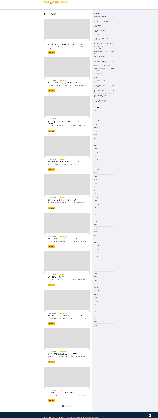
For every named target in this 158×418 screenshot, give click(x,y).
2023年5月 (96, 228)
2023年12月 (96, 204)
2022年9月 (96, 256)
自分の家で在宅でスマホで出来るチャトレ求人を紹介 (66, 44)
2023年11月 (96, 207)
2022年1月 (96, 283)
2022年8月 (96, 259)
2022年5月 (96, 270)
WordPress (95, 417)
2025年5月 (96, 145)
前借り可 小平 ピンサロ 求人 (100, 77)
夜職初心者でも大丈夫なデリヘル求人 (103, 35)
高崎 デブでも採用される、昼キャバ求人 (62, 200)
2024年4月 (96, 190)
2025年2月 (96, 155)
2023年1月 (96, 242)
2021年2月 (96, 322)
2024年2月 (96, 197)
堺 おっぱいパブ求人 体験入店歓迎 (61, 392)
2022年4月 (96, 273)
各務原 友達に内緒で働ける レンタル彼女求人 (65, 238)
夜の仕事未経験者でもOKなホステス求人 (103, 43)
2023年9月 (96, 214)
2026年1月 (96, 117)
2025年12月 (96, 121)
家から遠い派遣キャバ (99, 73)
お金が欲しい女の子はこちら (56, 2)
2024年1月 (96, 200)
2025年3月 (96, 152)
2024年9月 (96, 173)
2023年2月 (96, 238)
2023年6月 (96, 225)
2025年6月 (96, 141)
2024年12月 (96, 162)
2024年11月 (96, 166)
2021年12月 (96, 287)
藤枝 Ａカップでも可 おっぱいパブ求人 (104, 61)
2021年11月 (96, 290)
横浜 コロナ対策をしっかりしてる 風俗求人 (64, 83)
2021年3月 (96, 318)
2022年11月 (96, 249)
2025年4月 (96, 148)
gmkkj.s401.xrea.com (63, 42)
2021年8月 (96, 301)
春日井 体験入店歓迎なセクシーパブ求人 (62, 354)
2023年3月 (96, 235)
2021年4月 (96, 315)
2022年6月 (96, 266)
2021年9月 (96, 297)
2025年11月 (96, 124)
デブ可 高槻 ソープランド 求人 (101, 21)
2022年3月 (96, 276)
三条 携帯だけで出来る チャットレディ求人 (64, 277)
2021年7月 (96, 304)
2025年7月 (96, 138)
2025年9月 (96, 131)
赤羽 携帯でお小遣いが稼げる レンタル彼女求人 (66, 315)
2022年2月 (96, 280)
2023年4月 (96, 231)
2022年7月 (96, 263)
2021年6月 (96, 308)
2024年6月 (96, 183)
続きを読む (51, 52)
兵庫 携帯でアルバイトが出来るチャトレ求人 (64, 162)
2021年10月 (96, 294)
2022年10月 (96, 252)
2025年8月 (96, 134)
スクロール (150, 415)
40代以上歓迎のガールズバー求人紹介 (103, 65)
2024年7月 (96, 179)
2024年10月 (96, 169)
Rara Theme (84, 417)
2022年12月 (96, 245)
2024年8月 (96, 176)
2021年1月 (96, 325)
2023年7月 (96, 221)
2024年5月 (96, 186)
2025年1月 (96, 159)
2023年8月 (96, 218)
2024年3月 (96, 193)
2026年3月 (96, 110)
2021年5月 (96, 311)
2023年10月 (96, 211)
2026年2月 (96, 114)
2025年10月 (96, 128)
